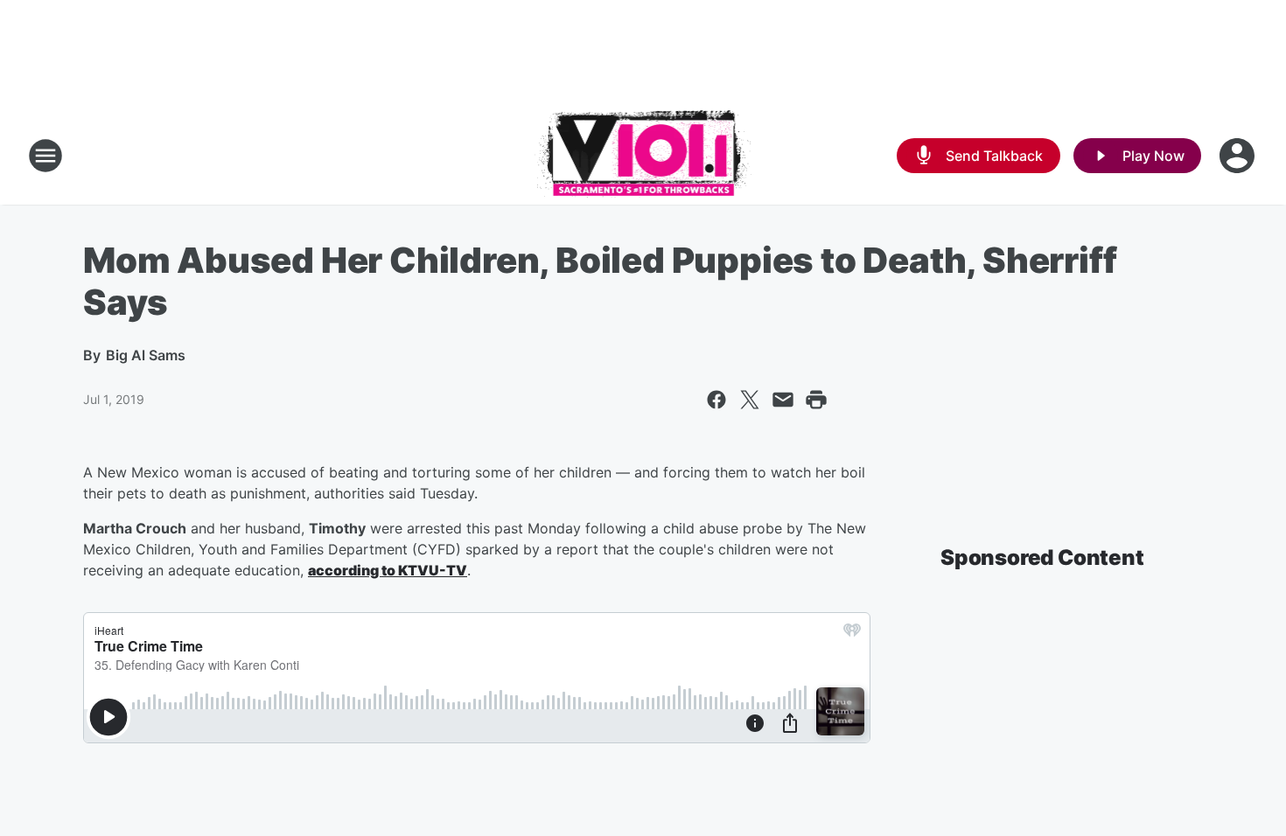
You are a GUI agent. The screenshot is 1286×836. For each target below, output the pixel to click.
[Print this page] (816, 399)
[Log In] (1239, 155)
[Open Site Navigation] (45, 155)
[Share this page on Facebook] (716, 399)
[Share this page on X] (749, 399)
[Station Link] (643, 155)
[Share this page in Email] (783, 399)
